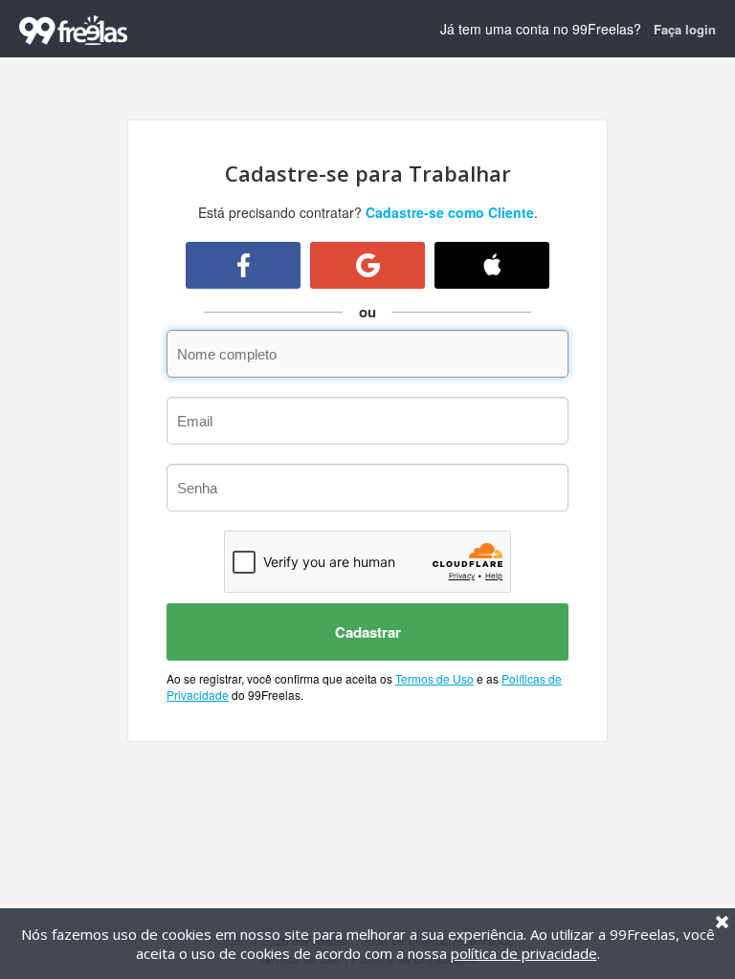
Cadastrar (368, 631)
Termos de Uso (434, 678)
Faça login (685, 29)
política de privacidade (524, 953)
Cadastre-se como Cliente (450, 212)
